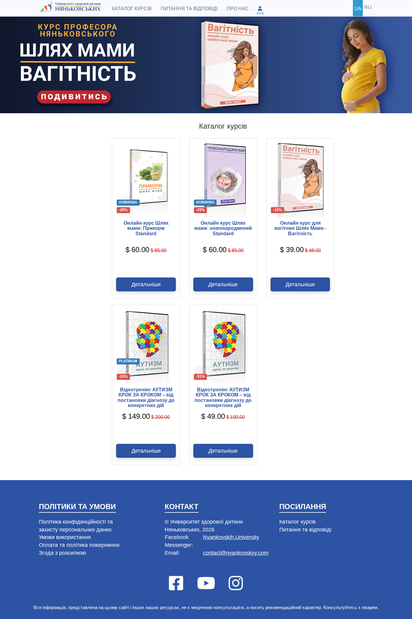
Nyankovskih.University (231, 537)
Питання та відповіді (189, 8)
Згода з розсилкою (62, 553)
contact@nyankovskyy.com (235, 553)
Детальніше (146, 284)
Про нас (238, 8)
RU (368, 7)
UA (357, 8)
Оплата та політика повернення (79, 545)
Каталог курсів (132, 8)
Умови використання (65, 537)
